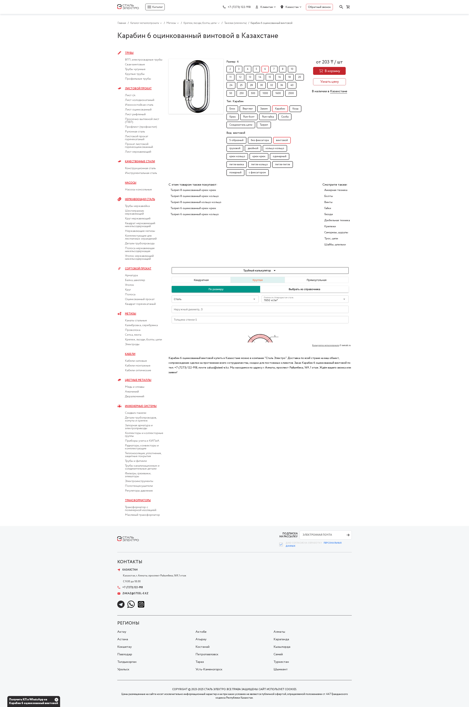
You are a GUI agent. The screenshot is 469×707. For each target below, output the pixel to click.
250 (241, 93)
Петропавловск (206, 654)
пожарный (235, 172)
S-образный (236, 140)
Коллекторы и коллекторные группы (144, 435)
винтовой (282, 140)
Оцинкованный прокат (140, 299)
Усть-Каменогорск (208, 669)
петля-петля (282, 164)
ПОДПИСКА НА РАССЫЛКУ (288, 535)
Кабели (130, 354)
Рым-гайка (268, 117)
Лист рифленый (135, 114)
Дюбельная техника (337, 220)
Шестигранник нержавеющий (134, 212)
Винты (328, 202)
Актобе (200, 631)
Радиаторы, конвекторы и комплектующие (142, 447)
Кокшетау (124, 646)
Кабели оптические (138, 370)
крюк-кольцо (237, 156)
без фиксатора (260, 140)
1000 (265, 93)
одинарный (279, 156)
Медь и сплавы (134, 387)
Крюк (232, 117)
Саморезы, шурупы (336, 232)
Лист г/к (130, 95)
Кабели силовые (136, 360)
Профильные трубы (138, 78)
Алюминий (132, 391)
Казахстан (292, 7)
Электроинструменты (139, 481)
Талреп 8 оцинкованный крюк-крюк (193, 190)
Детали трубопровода (139, 243)
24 (230, 85)
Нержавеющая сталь (140, 199)
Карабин (280, 109)
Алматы (279, 631)
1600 (278, 93)
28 (251, 85)
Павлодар (124, 654)
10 (292, 69)
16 (279, 77)
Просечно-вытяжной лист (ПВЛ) (142, 121)
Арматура (131, 275)
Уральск (123, 669)
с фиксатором (257, 172)
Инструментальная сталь (141, 173)
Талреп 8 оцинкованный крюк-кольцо (194, 196)
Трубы (129, 53)
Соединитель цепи (240, 125)
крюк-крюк (258, 156)
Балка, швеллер (135, 280)
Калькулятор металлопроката (325, 345)
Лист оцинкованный (138, 109)
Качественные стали (140, 161)
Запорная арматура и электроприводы (139, 427)
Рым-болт (249, 117)
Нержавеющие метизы (140, 231)
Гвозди (328, 214)
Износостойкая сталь (139, 104)
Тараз (199, 661)
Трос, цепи (331, 238)
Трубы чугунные (135, 69)
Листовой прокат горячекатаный (136, 138)
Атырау (200, 639)
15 (270, 77)
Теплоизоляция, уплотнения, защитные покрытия (143, 455)
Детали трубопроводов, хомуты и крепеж (141, 419)
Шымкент (281, 669)
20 (299, 77)
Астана (122, 639)
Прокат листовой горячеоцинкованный (139, 146)
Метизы (130, 314)
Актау (121, 631)
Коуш (295, 109)
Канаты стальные (136, 320)
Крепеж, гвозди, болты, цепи (143, 339)
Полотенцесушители (139, 486)
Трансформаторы (138, 500)
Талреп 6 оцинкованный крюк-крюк (193, 208)
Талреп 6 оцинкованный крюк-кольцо (194, 214)
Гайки (327, 208)
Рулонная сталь (135, 131)
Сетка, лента (133, 334)
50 (230, 93)
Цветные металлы (138, 380)
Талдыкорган (126, 661)
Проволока (132, 330)
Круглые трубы (135, 74)
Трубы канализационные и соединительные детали (142, 467)
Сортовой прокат (138, 269)
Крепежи (330, 226)
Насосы (130, 183)
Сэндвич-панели (135, 413)
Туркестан (281, 661)
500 (253, 93)
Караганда (281, 639)
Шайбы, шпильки (335, 244)
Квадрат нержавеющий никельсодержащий (140, 225)
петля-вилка (236, 164)
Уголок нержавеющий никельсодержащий (139, 257)
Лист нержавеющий (138, 151)
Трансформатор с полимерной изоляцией (140, 509)
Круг (128, 289)
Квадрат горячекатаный (140, 304)
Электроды (132, 344)
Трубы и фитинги (136, 461)
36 (281, 85)
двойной (253, 148)
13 (250, 77)
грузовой (234, 148)
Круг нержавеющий (137, 218)
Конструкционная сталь (140, 168)
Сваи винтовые (135, 64)
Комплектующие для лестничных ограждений (141, 237)
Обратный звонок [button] (319, 7)
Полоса (130, 294)
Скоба (285, 117)
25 (241, 85)
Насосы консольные (138, 189)
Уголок (129, 285)
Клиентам (266, 7)
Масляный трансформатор (142, 515)
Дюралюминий (134, 396)
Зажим (264, 109)
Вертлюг (248, 109)
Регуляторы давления (139, 490)
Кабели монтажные (137, 365)
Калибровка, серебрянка (141, 325)
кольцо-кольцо (275, 148)
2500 (291, 93)
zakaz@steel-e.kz (135, 593)
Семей (278, 654)
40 (291, 85)
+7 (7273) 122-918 (239, 7)
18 (289, 77)
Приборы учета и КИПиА (142, 440)
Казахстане (338, 91)
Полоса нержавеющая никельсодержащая (139, 250)
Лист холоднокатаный (139, 100)
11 (230, 77)
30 (261, 85)
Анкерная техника (335, 190)
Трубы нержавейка (137, 206)
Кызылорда (282, 646)
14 (259, 77)
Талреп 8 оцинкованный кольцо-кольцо (195, 202)
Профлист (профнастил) (141, 126)
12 (240, 77)
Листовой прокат (138, 88)
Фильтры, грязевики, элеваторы (138, 475)
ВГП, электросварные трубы (143, 59)
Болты (328, 196)
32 (271, 85)
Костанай (202, 646)
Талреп (264, 125)
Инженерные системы (141, 406)
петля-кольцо (259, 164)
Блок (232, 109)
